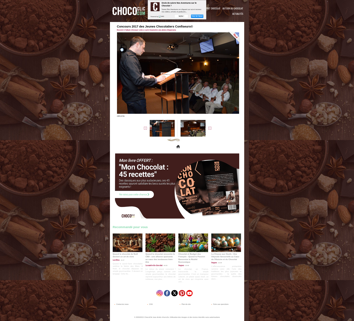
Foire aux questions (221, 304)
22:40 (219, 262)
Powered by (155, 16)
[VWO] (162, 16)
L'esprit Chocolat (212, 8)
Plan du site (186, 304)
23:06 (186, 265)
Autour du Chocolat (232, 8)
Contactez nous (122, 304)
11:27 (122, 260)
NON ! (181, 16)
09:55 (164, 265)
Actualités (237, 13)
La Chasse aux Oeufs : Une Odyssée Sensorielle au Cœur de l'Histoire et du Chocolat (225, 256)
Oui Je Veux (197, 16)
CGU (151, 304)
